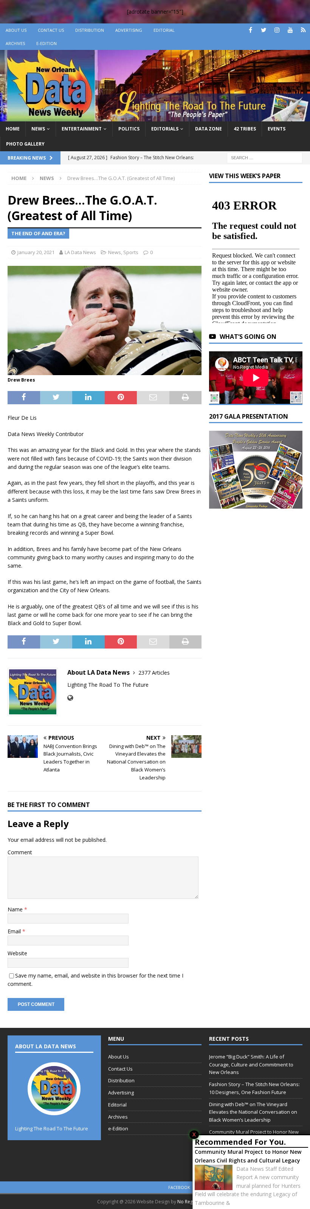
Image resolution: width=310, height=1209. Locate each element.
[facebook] (250, 30)
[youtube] (290, 30)
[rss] (303, 30)
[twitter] (263, 30)
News (38, 129)
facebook (179, 1187)
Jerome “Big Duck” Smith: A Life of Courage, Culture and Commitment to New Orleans (251, 1064)
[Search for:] (264, 157)
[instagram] (277, 30)
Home (13, 129)
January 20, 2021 (35, 252)
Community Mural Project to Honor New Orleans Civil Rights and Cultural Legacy (248, 1156)
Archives (15, 43)
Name (16, 909)
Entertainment (82, 129)
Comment (20, 852)
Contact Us (51, 30)
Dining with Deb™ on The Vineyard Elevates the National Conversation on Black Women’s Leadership (253, 1112)
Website (17, 953)
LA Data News (80, 252)
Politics (129, 129)
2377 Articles (154, 672)
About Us (16, 30)
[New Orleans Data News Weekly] (155, 117)
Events (276, 129)
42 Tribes (245, 129)
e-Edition (46, 43)
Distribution (89, 30)
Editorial (164, 30)
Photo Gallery (25, 144)
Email (15, 931)
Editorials (164, 129)
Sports (130, 252)
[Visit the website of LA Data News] (70, 697)
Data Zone (208, 129)
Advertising (128, 30)
